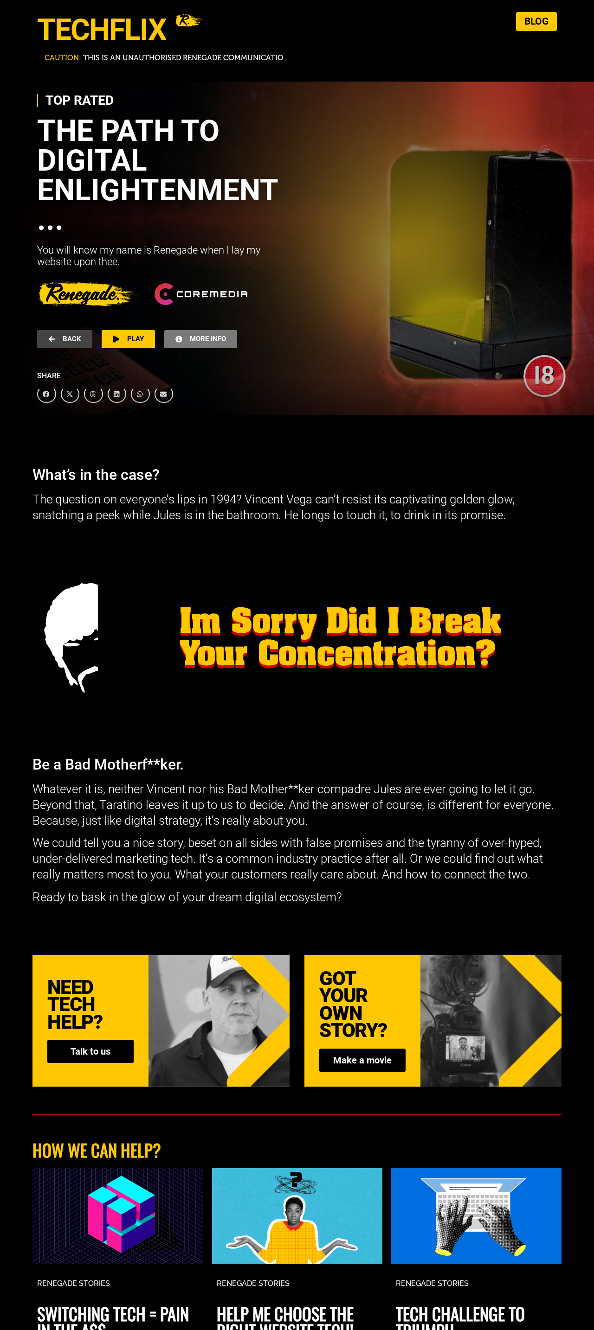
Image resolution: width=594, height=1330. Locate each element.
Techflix (101, 30)
